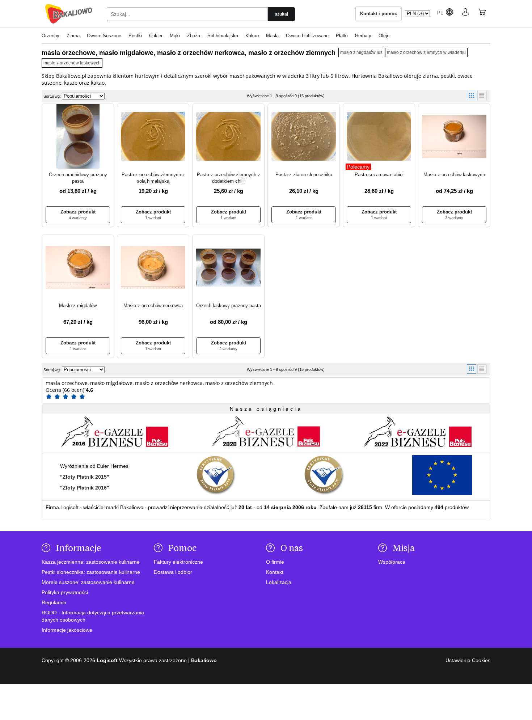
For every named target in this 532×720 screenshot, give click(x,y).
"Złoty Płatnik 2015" (84, 477)
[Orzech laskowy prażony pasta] (228, 268)
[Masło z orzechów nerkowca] (153, 268)
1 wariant (153, 218)
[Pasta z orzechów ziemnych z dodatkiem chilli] (228, 137)
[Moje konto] (465, 13)
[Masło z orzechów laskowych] (454, 137)
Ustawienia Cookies (468, 660)
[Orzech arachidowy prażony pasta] (78, 137)
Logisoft (69, 507)
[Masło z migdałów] (78, 268)
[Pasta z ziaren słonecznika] (303, 137)
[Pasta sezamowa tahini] (379, 137)
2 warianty (228, 349)
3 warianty (454, 218)
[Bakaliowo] (69, 14)
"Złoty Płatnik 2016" (84, 488)
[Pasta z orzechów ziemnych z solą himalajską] (153, 137)
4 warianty (78, 218)
